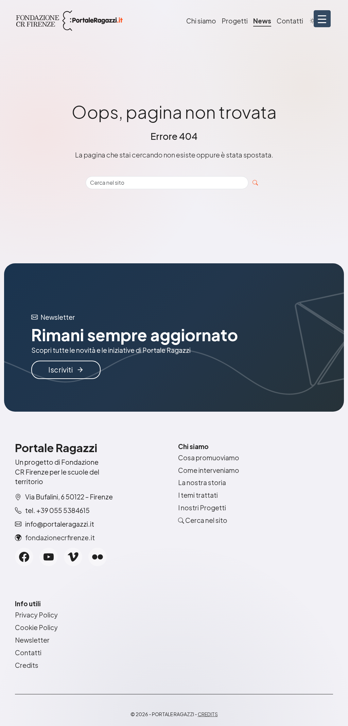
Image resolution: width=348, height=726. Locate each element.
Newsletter (32, 640)
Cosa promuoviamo (208, 457)
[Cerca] (255, 182)
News (262, 21)
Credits (26, 665)
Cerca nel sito (205, 520)
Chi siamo (201, 21)
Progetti (235, 21)
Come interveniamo (208, 470)
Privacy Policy (36, 615)
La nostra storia (202, 482)
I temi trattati (198, 495)
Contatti (290, 21)
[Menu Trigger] (322, 18)
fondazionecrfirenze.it (60, 537)
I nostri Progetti (202, 508)
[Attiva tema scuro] (312, 21)
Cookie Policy (36, 627)
